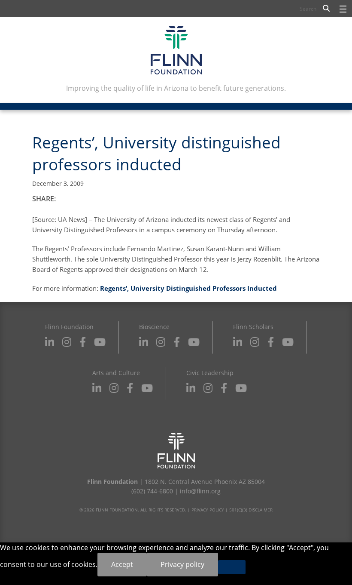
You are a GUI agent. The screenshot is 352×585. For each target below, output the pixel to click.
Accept (122, 564)
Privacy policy (182, 564)
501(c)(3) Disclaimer (251, 510)
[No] (232, 567)
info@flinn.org (200, 491)
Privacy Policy (207, 510)
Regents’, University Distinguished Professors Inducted (188, 288)
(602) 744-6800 (152, 491)
